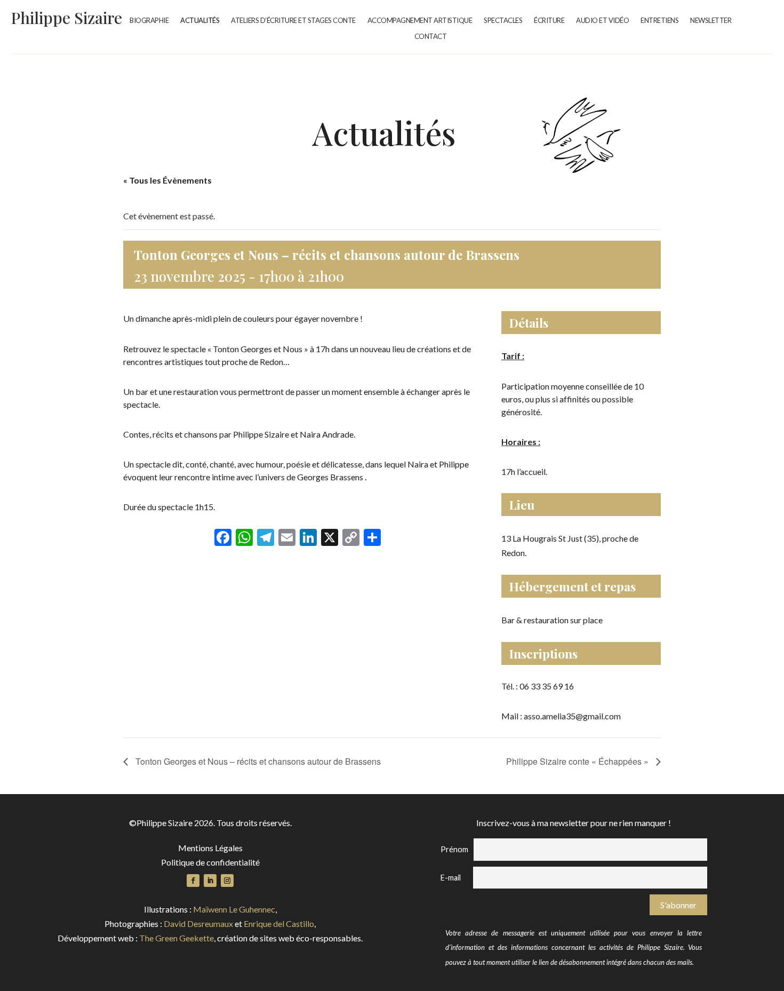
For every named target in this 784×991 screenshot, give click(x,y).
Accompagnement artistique (420, 21)
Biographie (149, 21)
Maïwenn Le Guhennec (234, 909)
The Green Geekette (176, 938)
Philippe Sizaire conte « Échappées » (578, 761)
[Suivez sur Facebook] (193, 880)
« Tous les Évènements (167, 180)
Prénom (454, 849)
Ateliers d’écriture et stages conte (293, 21)
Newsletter (710, 21)
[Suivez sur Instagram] (227, 880)
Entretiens (659, 21)
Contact (430, 37)
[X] (329, 538)
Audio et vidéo (602, 21)
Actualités (199, 21)
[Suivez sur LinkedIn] (210, 880)
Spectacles (503, 21)
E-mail (451, 877)
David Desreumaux (198, 923)
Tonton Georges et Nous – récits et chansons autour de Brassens (257, 761)
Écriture (549, 21)
